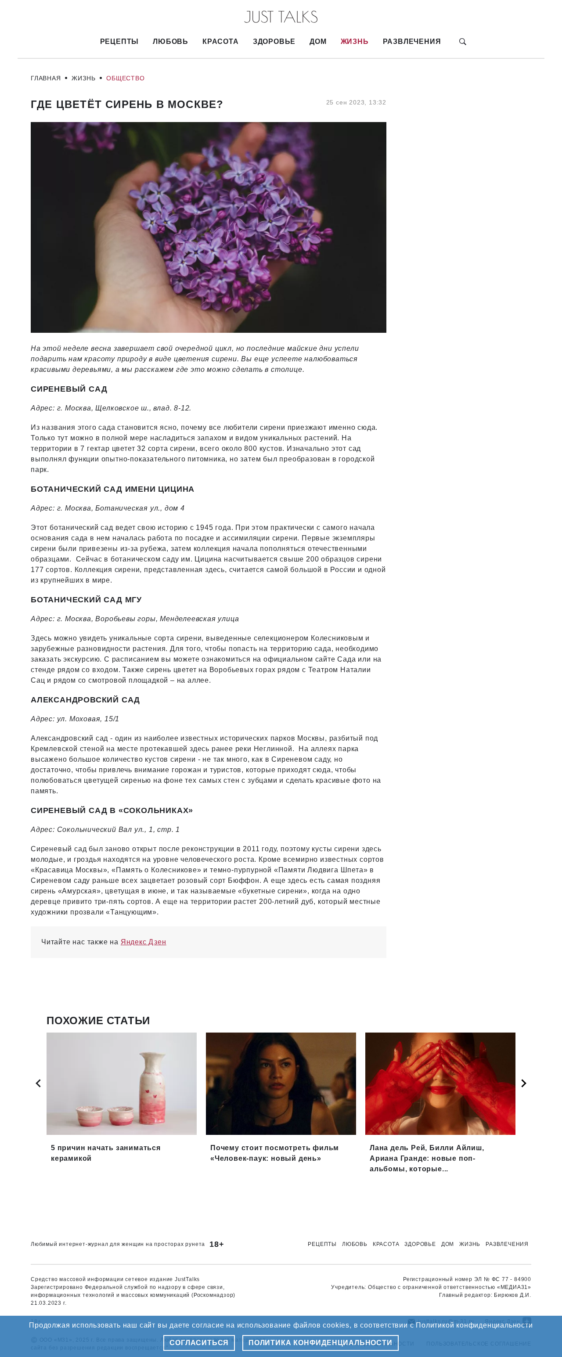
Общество (125, 78)
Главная (46, 78)
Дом (318, 41)
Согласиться (199, 1342)
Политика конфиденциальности (321, 1342)
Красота (220, 41)
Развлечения (412, 41)
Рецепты (119, 41)
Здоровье (274, 41)
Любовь (170, 41)
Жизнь (355, 41)
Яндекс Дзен (143, 942)
